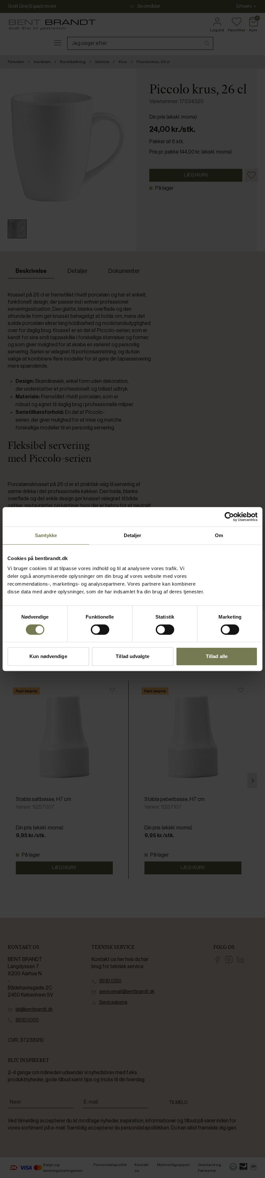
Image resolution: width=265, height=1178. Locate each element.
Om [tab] (219, 535)
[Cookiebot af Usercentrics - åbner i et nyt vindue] (229, 517)
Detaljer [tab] (133, 535)
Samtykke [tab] (46, 535)
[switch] (100, 629)
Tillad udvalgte (132, 656)
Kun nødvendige (48, 656)
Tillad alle (217, 656)
